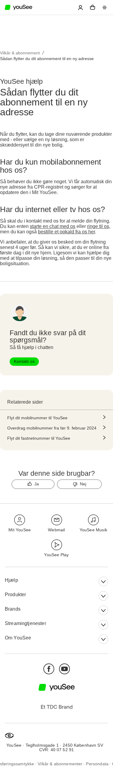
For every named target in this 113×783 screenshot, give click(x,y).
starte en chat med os (52, 226)
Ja (36, 483)
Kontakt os (24, 361)
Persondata (97, 763)
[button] (80, 7)
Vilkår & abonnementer (60, 763)
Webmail (56, 529)
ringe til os (98, 226)
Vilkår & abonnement (20, 52)
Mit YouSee (19, 529)
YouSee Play (56, 554)
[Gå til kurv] (92, 7)
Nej (83, 483)
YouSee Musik (93, 529)
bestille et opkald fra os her (66, 231)
